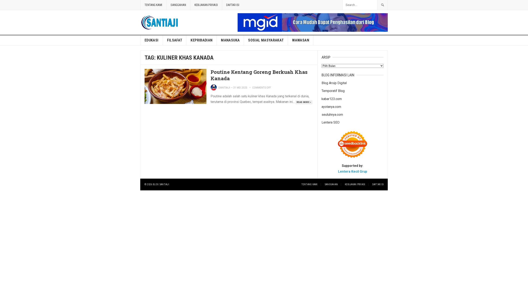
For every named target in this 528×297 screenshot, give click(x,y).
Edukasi (152, 40)
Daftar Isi (232, 5)
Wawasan (300, 40)
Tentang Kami (153, 5)
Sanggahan (178, 5)
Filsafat (174, 40)
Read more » (304, 102)
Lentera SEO (330, 122)
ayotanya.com (331, 107)
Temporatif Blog (333, 91)
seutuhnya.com (332, 115)
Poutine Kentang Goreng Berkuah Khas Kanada (259, 75)
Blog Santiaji (161, 184)
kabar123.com (332, 99)
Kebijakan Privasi (206, 5)
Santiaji (224, 87)
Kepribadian (201, 40)
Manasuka (230, 40)
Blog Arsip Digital (334, 83)
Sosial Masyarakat (266, 40)
